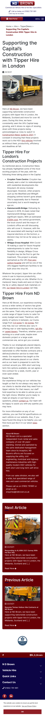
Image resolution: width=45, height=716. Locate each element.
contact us (23, 401)
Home (8, 26)
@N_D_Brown (36, 655)
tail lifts (38, 328)
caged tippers (11, 331)
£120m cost (12, 219)
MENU (37, 19)
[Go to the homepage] (23, 3)
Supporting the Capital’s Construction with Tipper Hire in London (21, 32)
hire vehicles (27, 140)
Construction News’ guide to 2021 (17, 135)
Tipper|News (26, 26)
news (35, 423)
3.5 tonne (17, 323)
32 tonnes (29, 323)
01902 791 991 (30, 11)
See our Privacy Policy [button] (29, 706)
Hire (16, 26)
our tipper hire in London (18, 288)
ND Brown (14, 109)
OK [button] (22, 712)
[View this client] (22, 641)
